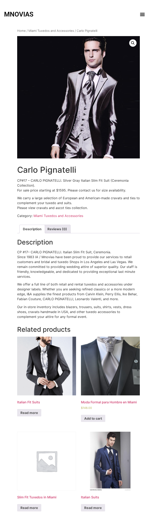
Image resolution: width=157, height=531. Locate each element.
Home (21, 31)
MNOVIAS (19, 14)
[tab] (32, 229)
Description (32, 229)
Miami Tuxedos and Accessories (51, 31)
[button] (142, 14)
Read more (29, 413)
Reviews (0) (57, 229)
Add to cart (93, 418)
